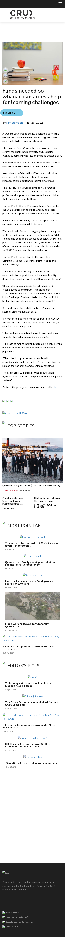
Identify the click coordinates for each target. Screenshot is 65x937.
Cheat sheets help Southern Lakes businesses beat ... (12, 501)
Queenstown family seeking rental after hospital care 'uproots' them (30, 563)
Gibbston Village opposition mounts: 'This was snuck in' (29, 647)
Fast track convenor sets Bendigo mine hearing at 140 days (29, 582)
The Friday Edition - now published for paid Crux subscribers (31, 703)
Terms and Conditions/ (17, 917)
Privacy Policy (12, 912)
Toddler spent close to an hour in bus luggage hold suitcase (28, 684)
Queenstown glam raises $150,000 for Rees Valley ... (32, 485)
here (56, 387)
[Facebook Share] (5, 81)
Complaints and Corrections (19, 922)
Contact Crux (12, 927)
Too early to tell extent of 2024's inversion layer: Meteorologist (32, 544)
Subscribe (9, 113)
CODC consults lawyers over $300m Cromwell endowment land (27, 745)
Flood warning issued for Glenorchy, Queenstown (27, 625)
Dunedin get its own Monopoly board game (32, 763)
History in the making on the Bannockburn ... (47, 500)
